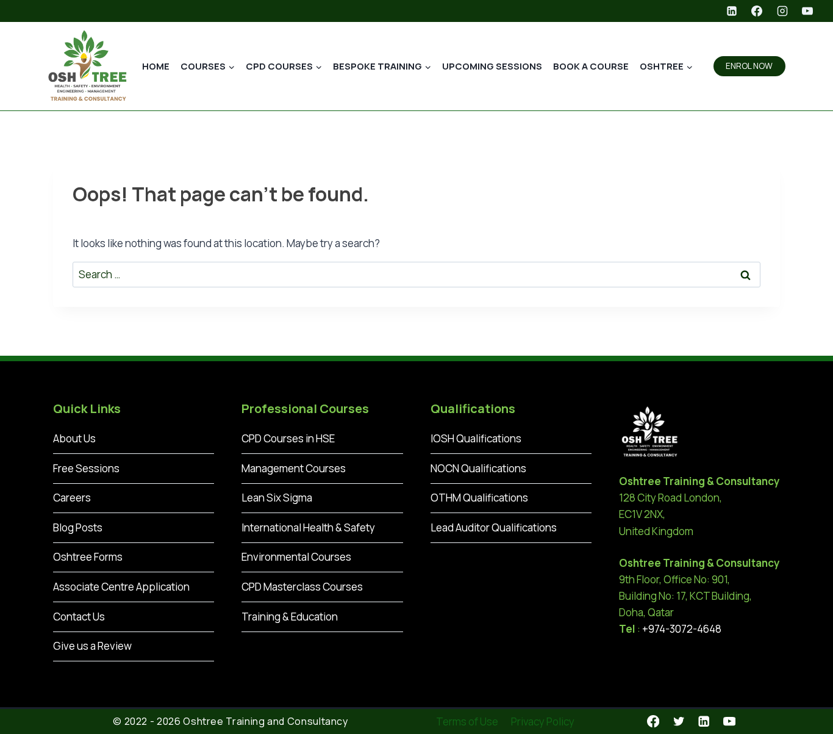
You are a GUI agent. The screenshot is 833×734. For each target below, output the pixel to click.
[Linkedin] (732, 11)
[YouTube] (807, 11)
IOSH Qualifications (476, 438)
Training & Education (289, 617)
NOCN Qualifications (478, 468)
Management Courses (293, 468)
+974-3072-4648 (681, 629)
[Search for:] (416, 274)
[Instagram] (782, 11)
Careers (72, 498)
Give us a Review (92, 646)
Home (156, 66)
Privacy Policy (542, 721)
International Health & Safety (308, 527)
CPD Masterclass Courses (302, 587)
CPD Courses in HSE (288, 438)
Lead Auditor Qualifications (494, 527)
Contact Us (79, 617)
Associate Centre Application (121, 587)
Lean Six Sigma (276, 498)
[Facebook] (757, 11)
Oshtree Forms (88, 557)
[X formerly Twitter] (678, 721)
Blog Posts (77, 527)
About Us (74, 438)
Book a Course (591, 66)
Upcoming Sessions (492, 66)
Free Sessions (86, 468)
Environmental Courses (296, 557)
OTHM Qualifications (479, 498)
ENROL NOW (749, 65)
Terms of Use (467, 721)
